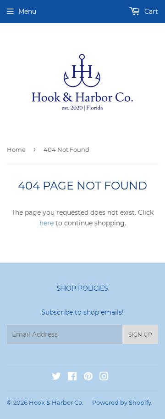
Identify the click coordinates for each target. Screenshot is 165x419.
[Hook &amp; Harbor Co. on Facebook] (72, 377)
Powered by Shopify (121, 402)
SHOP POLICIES (82, 288)
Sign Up (140, 334)
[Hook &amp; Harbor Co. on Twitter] (56, 377)
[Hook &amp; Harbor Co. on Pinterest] (88, 377)
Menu (27, 11)
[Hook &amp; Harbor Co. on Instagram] (104, 377)
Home (16, 149)
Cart (150, 11)
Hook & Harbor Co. (56, 402)
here (46, 223)
